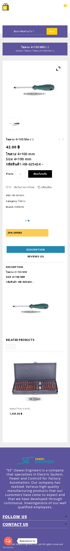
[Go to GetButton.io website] (8, 547)
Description (36, 249)
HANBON (19, 206)
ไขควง (27, 50)
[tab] (35, 249)
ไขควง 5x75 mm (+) (62, 141)
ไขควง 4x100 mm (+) (58, 141)
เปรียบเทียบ (46, 187)
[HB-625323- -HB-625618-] (15, 124)
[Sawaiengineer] (6, 6)
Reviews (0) (36, 256)
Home (19, 50)
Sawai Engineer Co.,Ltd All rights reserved (39, 544)
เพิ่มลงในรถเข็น (40, 174)
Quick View (59, 419)
